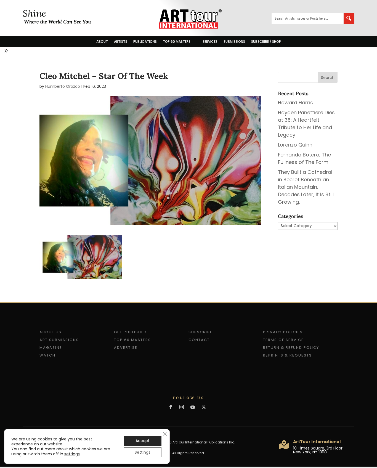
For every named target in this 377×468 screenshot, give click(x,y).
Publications (145, 41)
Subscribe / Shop (266, 41)
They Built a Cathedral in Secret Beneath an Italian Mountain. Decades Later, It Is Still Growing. (306, 187)
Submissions (234, 41)
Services (210, 41)
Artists (120, 41)
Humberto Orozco (62, 86)
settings (72, 453)
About (102, 41)
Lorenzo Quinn (295, 144)
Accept (143, 440)
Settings (142, 452)
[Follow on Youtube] (192, 407)
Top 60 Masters (176, 41)
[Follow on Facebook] (170, 407)
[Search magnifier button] (348, 18)
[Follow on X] (203, 407)
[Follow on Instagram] (181, 407)
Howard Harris (295, 102)
